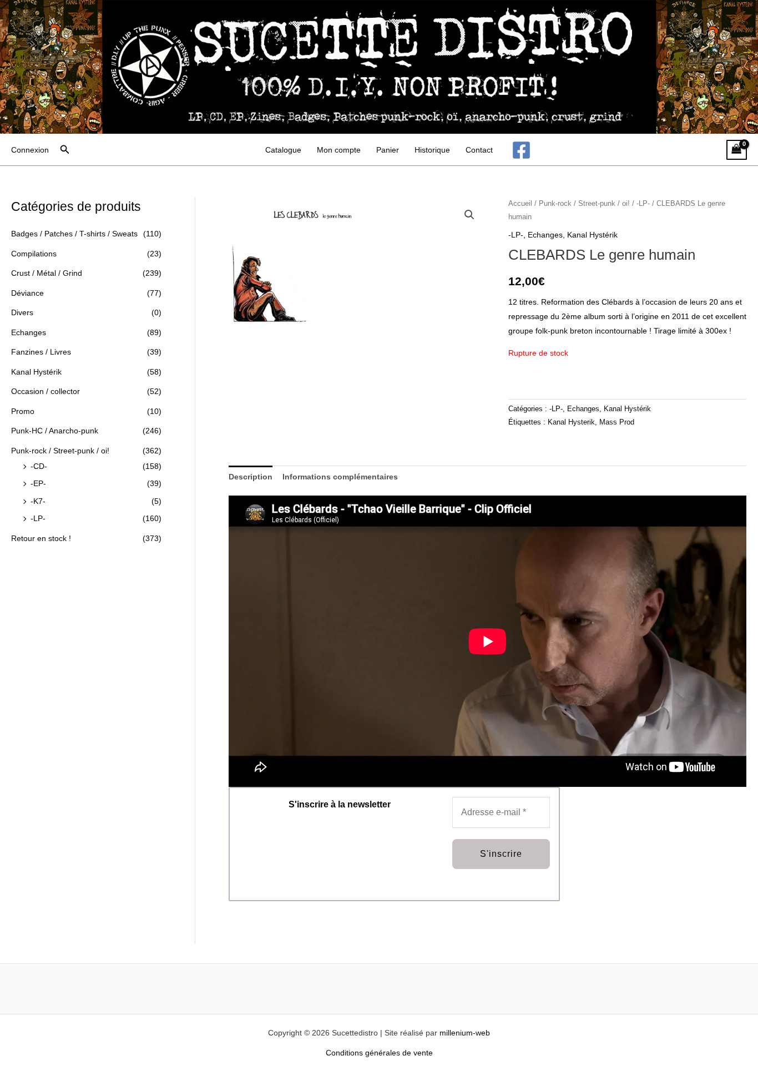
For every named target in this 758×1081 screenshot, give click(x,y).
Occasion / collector (45, 391)
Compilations (34, 253)
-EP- (38, 483)
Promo (22, 411)
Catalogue (283, 149)
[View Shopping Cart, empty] (736, 150)
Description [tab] (250, 476)
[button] (65, 150)
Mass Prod (616, 422)
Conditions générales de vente (379, 1052)
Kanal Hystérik (36, 371)
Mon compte (339, 149)
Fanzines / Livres (41, 351)
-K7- (38, 501)
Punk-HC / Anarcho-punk (54, 430)
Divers (22, 312)
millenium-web (464, 1032)
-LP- (38, 518)
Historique (432, 149)
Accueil (520, 203)
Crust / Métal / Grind (46, 273)
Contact (479, 149)
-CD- (39, 466)
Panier (387, 149)
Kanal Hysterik (571, 422)
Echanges (28, 332)
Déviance (27, 293)
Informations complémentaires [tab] (340, 476)
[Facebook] (521, 150)
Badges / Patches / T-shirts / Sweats (74, 233)
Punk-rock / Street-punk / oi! (60, 450)
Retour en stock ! (41, 538)
